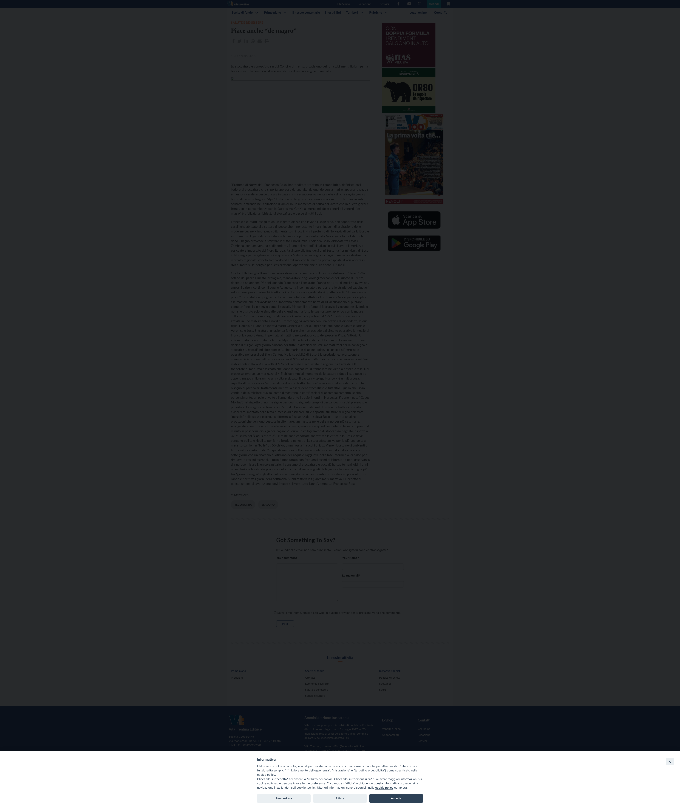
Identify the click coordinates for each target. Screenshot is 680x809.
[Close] (670, 761)
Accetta (396, 798)
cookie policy (384, 787)
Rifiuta (340, 798)
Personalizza (284, 798)
